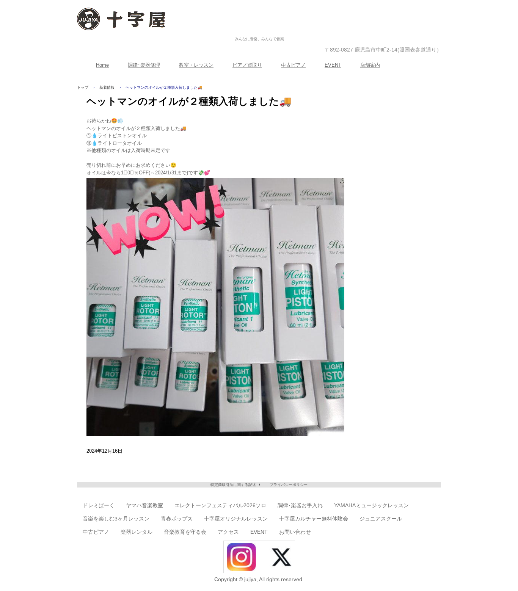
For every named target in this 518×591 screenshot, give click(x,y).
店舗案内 (370, 65)
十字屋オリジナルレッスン (236, 519)
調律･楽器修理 (144, 65)
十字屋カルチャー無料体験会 (313, 519)
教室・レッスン (196, 65)
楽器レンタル (136, 532)
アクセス (228, 532)
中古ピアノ (293, 65)
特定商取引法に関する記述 (233, 485)
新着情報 (107, 87)
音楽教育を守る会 (185, 532)
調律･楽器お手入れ (300, 505)
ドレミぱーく (99, 505)
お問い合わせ (295, 532)
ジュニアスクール (380, 519)
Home (102, 65)
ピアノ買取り (247, 65)
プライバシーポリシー (289, 485)
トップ (82, 87)
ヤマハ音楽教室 (144, 505)
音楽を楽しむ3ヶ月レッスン (116, 519)
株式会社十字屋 (259, 31)
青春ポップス (177, 519)
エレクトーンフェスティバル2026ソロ (220, 505)
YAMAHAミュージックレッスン (371, 505)
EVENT (333, 65)
